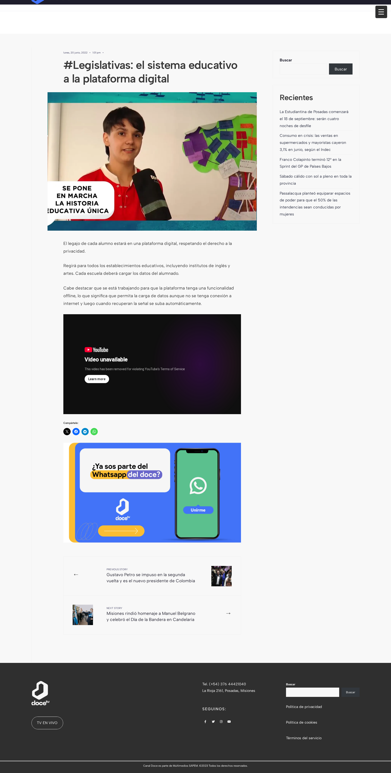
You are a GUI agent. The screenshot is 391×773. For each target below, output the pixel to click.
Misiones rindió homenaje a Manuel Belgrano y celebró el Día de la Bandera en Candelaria (151, 614)
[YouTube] (229, 722)
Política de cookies (301, 722)
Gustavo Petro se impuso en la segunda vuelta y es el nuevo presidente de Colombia (151, 575)
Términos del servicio (304, 738)
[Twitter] (213, 722)
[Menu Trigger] (381, 12)
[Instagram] (221, 722)
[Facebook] (205, 722)
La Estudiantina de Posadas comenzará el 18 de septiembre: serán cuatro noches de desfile (314, 118)
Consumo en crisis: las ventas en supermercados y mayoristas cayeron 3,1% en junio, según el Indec (313, 142)
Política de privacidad (304, 707)
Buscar (286, 60)
